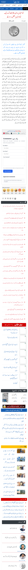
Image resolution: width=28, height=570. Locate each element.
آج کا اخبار (14, 5)
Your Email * (5, 151)
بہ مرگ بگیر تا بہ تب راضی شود (11, 537)
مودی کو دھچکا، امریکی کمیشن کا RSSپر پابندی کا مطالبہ (14, 415)
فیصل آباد (14, 395)
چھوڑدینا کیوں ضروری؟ (12, 337)
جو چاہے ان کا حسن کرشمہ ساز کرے (10, 556)
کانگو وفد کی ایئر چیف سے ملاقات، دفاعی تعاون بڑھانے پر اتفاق (13, 420)
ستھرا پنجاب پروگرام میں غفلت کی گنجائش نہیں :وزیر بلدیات (9, 479)
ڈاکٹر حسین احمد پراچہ (21, 551)
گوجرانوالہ (22, 446)
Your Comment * (6, 157)
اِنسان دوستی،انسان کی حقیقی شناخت (9, 344)
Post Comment (8, 171)
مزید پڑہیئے (22, 202)
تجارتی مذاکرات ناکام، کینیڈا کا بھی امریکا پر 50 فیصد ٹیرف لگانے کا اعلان (13, 506)
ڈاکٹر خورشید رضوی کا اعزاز (12, 547)
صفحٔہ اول (25, 5)
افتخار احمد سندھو (22, 560)
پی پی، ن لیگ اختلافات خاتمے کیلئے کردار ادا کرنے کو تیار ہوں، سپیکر (14, 439)
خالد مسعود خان (22, 542)
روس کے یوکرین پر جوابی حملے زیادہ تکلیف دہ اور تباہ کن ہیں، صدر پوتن (13, 514)
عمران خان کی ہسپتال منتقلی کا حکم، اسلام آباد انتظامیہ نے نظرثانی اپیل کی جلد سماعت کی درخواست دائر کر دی (13, 503)
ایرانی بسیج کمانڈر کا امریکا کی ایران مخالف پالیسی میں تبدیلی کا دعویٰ (13, 517)
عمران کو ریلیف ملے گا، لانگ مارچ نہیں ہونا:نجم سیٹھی (14, 425)
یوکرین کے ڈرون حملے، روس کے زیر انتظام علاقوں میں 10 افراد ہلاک (13, 510)
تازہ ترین (20, 5)
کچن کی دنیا (15, 383)
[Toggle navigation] (25, 2)
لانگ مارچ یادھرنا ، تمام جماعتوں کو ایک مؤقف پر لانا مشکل (13, 428)
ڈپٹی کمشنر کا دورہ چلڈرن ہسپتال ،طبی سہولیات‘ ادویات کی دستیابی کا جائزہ (9, 454)
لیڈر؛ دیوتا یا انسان (13, 528)
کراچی (16, 8)
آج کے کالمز (8, 5)
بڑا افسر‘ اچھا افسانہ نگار (12, 566)
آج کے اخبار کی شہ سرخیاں (12, 410)
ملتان (7, 8)
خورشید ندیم (23, 532)
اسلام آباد (11, 8)
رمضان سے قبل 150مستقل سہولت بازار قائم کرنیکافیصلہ (14, 433)
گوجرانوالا (14, 398)
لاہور (21, 8)
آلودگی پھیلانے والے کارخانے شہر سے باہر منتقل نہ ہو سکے (9, 462)
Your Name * (5, 145)
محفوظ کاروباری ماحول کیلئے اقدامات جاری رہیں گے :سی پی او (9, 470)
